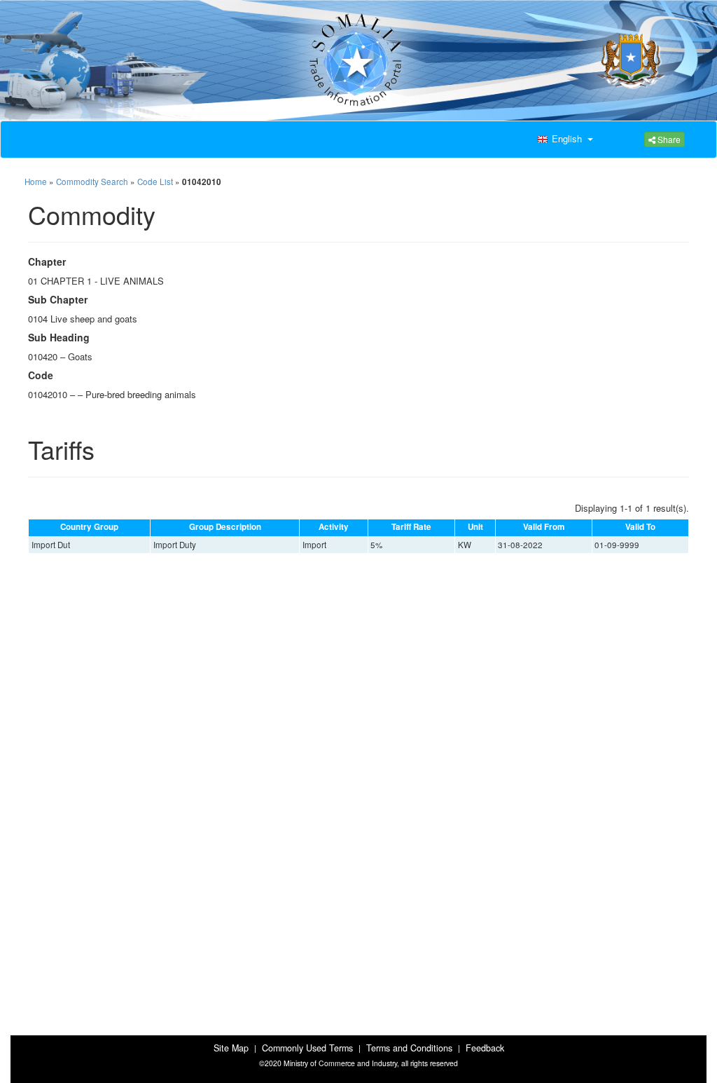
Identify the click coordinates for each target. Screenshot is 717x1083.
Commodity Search (92, 181)
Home (36, 181)
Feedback (485, 1048)
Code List (155, 181)
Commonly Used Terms (307, 1048)
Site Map (231, 1048)
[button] (564, 139)
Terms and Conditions (409, 1048)
